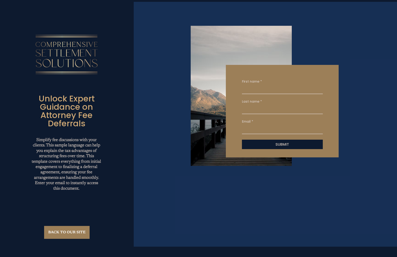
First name (252, 82)
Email (247, 122)
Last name (252, 102)
